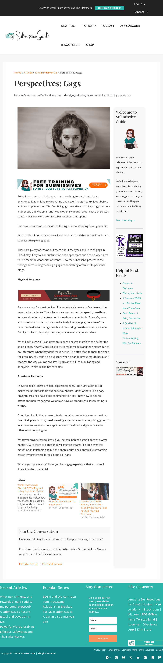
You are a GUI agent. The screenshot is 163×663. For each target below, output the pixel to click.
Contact (159, 650)
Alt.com (133, 614)
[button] (109, 8)
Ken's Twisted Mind (141, 619)
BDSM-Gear (149, 614)
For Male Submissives (57, 612)
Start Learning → (125, 220)
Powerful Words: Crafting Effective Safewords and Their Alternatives (17, 632)
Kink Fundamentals (46, 72)
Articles (28, 72)
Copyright (126, 650)
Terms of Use (114, 650)
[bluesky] (124, 657)
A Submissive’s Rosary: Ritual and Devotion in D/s (15, 617)
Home (17, 72)
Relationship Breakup (57, 606)
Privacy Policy (100, 650)
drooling (81, 95)
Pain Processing (53, 602)
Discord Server (52, 564)
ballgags (71, 95)
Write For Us (138, 650)
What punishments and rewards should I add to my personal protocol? (16, 601)
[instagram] (117, 657)
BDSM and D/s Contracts (60, 596)
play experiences (122, 95)
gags (90, 95)
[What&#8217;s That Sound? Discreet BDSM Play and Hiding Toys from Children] (33, 497)
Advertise (149, 650)
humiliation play (103, 95)
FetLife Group (28, 564)
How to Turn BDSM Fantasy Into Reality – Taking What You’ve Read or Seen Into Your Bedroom (94, 508)
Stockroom (151, 609)
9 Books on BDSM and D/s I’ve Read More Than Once (132, 303)
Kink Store (144, 629)
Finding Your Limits (132, 293)
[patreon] (160, 657)
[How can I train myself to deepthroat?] (63, 491)
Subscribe (103, 638)
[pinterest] (146, 657)
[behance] (153, 657)
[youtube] (138, 657)
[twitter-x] (131, 657)
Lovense (133, 624)
